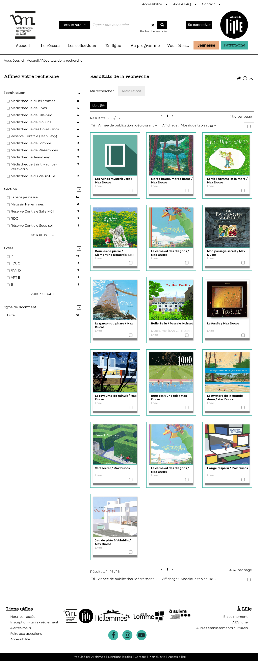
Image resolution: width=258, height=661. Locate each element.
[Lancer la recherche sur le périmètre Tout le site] (162, 25)
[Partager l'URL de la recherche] (239, 79)
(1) (41, 235)
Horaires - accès (22, 617)
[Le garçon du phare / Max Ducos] (115, 300)
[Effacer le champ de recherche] (153, 25)
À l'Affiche (240, 622)
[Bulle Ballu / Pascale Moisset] (171, 300)
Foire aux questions (26, 634)
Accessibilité (177, 657)
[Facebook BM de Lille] (113, 635)
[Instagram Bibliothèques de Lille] (127, 635)
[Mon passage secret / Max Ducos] (227, 227)
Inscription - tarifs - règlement (34, 622)
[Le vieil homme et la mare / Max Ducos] (227, 155)
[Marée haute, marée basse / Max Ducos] (171, 155)
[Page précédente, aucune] (162, 116)
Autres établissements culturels (222, 628)
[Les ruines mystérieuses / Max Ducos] (115, 155)
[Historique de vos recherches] (245, 79)
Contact (140, 657)
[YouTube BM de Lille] (141, 635)
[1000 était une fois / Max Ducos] (171, 372)
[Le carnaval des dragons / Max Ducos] (171, 227)
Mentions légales (120, 657)
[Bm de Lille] (22, 25)
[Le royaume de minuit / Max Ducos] (115, 372)
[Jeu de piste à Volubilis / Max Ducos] (115, 517)
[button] (50, 45)
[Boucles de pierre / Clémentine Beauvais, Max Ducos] (115, 227)
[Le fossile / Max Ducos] (227, 300)
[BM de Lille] (234, 25)
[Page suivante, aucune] (173, 116)
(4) (41, 294)
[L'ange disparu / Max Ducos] (227, 444)
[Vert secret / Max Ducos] (115, 444)
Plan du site (157, 657)
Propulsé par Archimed (89, 657)
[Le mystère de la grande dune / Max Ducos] (227, 372)
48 (231, 117)
